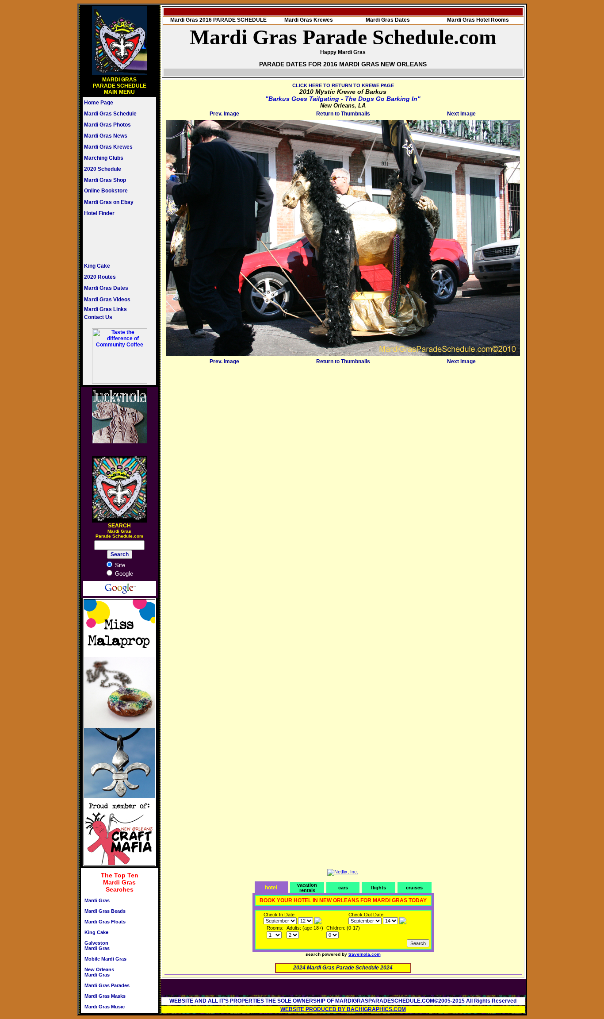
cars (343, 887)
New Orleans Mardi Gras (99, 972)
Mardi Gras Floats (105, 921)
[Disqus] (343, 477)
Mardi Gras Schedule (110, 114)
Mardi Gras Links (105, 309)
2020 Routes (100, 277)
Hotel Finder (99, 213)
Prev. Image (224, 114)
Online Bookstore (106, 191)
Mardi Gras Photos (107, 125)
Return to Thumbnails (343, 114)
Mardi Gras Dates (106, 288)
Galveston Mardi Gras (97, 945)
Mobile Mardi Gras (105, 958)
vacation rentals (307, 887)
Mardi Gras (97, 900)
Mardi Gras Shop (105, 180)
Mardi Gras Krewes (108, 147)
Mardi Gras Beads (105, 911)
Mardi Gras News (105, 136)
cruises (414, 887)
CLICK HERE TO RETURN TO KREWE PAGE (343, 85)
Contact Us (98, 317)
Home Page (98, 103)
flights (378, 887)
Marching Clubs (103, 158)
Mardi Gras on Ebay (109, 202)
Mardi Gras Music (104, 1006)
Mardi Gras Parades (107, 985)
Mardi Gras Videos (107, 299)
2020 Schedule (102, 169)
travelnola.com (364, 954)
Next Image (461, 114)
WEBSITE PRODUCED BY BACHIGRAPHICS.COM (343, 1009)
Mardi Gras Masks (105, 996)
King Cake (97, 266)
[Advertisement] (110, 239)
